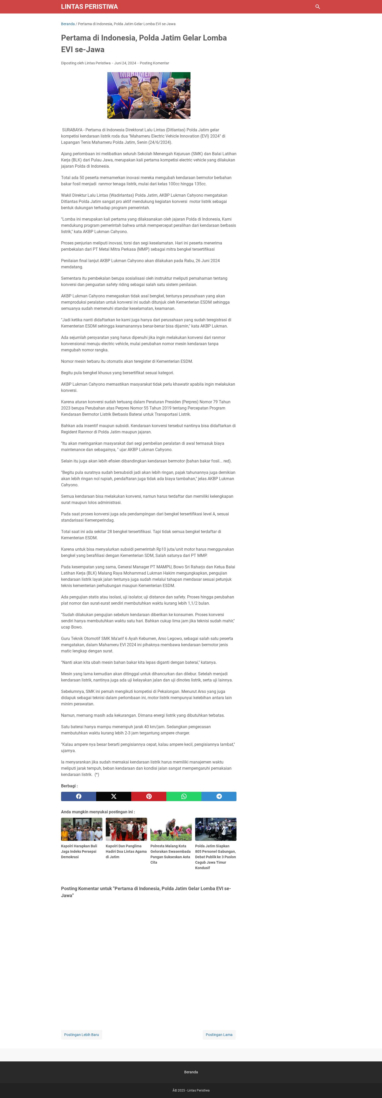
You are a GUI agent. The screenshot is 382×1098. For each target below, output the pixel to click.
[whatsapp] (183, 796)
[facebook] (78, 796)
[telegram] (218, 796)
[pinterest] (148, 796)
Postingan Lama (219, 1035)
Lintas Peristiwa (89, 6)
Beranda (191, 1072)
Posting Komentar (154, 63)
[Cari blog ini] (318, 7)
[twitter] (113, 796)
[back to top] (371, 1086)
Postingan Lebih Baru (81, 1035)
